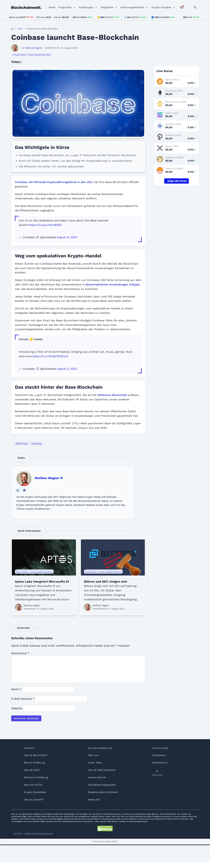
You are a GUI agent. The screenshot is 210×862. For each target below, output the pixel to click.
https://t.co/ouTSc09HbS (45, 224)
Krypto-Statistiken (35, 792)
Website (16, 708)
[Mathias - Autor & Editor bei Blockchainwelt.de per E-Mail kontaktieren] (18, 490)
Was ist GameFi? (34, 799)
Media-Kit (94, 799)
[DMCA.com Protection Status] (105, 828)
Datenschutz (160, 762)
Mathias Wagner (47, 478)
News (52, 7)
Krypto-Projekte (161, 7)
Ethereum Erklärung (36, 777)
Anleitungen (86, 7)
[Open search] (195, 7)
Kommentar (20, 653)
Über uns (93, 755)
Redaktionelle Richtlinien (103, 792)
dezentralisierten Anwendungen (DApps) (113, 284)
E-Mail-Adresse (22, 698)
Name (16, 689)
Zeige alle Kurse (177, 180)
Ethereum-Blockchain (112, 395)
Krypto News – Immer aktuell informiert (32, 55)
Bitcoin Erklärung (34, 762)
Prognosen (65, 7)
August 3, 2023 (66, 368)
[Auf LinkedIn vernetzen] (24, 490)
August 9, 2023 (67, 237)
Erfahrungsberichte (132, 7)
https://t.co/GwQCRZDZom (50, 356)
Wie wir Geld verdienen (102, 770)
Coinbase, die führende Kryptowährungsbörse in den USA (53, 182)
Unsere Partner (97, 777)
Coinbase (36, 443)
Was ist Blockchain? (36, 755)
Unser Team (95, 762)
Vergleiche (107, 7)
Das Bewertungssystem (102, 784)
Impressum (159, 755)
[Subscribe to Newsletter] (181, 7)
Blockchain (21, 443)
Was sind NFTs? (33, 784)
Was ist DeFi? (32, 770)
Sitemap (157, 774)
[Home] (12, 29)
